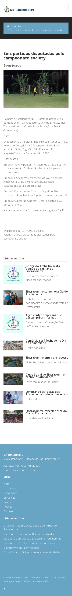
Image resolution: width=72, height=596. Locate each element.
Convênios (9, 497)
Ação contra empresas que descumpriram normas (44, 316)
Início (6, 483)
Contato (8, 511)
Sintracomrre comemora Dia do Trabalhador (47, 293)
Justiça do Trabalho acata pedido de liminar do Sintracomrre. (43, 268)
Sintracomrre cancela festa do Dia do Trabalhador (46, 412)
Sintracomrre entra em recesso (47, 357)
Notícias (17, 26)
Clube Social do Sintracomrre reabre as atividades (45, 376)
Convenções (10, 493)
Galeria (7, 502)
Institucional (10, 488)
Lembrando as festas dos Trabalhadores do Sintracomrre (47, 393)
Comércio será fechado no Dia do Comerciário (46, 342)
